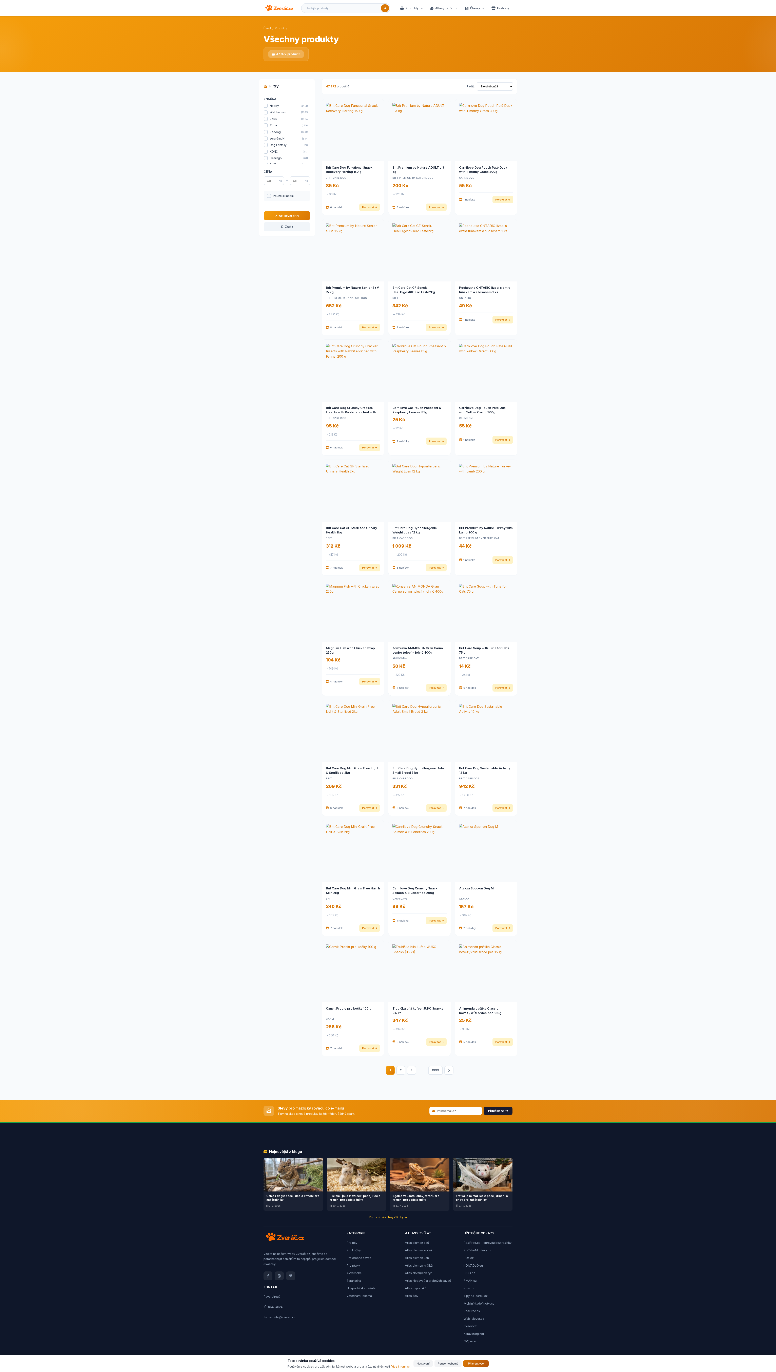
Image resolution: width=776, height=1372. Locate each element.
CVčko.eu (470, 1341)
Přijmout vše (476, 1363)
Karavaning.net (474, 1334)
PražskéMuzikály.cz (477, 1250)
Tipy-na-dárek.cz (476, 1296)
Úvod (267, 28)
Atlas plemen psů (417, 1243)
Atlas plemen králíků (419, 1265)
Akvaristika (354, 1273)
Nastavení (423, 1363)
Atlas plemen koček (418, 1250)
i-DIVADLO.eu (473, 1265)
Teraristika (354, 1281)
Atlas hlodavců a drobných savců (428, 1281)
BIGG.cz (469, 1273)
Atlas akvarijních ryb (418, 1273)
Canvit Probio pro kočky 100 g (348, 1008)
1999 (435, 1070)
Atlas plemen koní (417, 1258)
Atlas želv (411, 1296)
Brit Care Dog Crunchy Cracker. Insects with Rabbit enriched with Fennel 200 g (351, 412)
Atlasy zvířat (444, 8)
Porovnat (368, 207)
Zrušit (289, 226)
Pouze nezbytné (448, 1363)
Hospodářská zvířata (361, 1288)
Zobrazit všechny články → (388, 1217)
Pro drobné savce (359, 1258)
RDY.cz (469, 1258)
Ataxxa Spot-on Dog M (476, 888)
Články (475, 8)
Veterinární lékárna (359, 1296)
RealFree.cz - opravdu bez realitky (487, 1243)
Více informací (400, 1366)
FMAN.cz (470, 1281)
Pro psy (352, 1243)
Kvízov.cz (470, 1326)
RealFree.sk (472, 1311)
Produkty (412, 8)
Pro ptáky (353, 1265)
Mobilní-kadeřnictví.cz (479, 1303)
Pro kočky (354, 1250)
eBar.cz (469, 1288)
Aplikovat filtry (289, 215)
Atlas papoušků (415, 1288)
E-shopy (503, 8)
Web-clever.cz (474, 1319)
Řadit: (471, 86)
